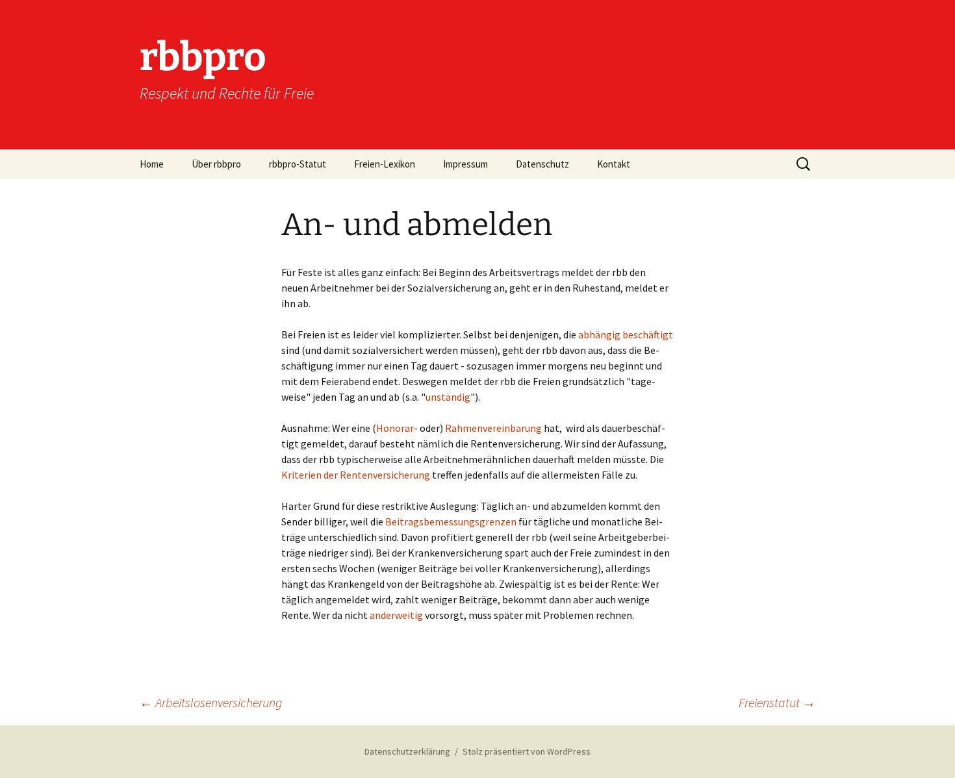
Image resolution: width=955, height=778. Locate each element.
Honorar (395, 427)
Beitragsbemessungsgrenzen (450, 521)
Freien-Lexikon (384, 164)
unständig (448, 396)
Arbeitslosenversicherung (211, 702)
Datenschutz (542, 164)
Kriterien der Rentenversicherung (355, 474)
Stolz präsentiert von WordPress (527, 751)
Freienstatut (777, 702)
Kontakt (613, 164)
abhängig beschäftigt (625, 334)
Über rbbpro (216, 164)
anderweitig (396, 615)
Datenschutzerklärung (407, 751)
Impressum (465, 164)
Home (152, 164)
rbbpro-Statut (297, 164)
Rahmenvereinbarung (493, 427)
